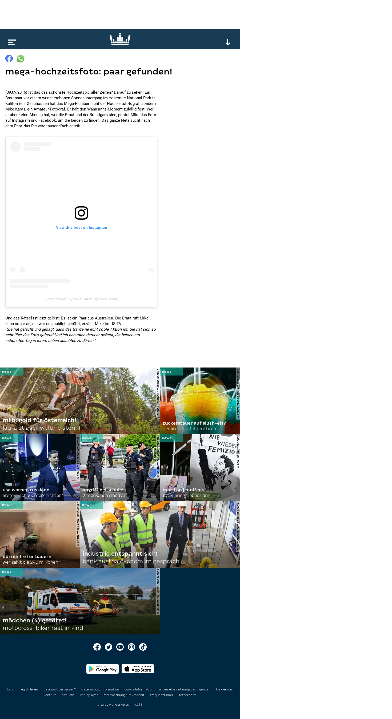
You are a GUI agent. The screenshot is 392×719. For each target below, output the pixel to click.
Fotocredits (188, 695)
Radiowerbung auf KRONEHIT (124, 695)
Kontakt (50, 695)
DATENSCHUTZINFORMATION (100, 689)
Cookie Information (139, 689)
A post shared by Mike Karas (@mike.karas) (81, 299)
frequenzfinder (162, 695)
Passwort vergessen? (59, 689)
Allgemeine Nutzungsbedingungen (185, 689)
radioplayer (89, 695)
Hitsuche (68, 695)
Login (10, 689)
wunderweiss (119, 704)
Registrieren (29, 689)
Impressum (224, 689)
